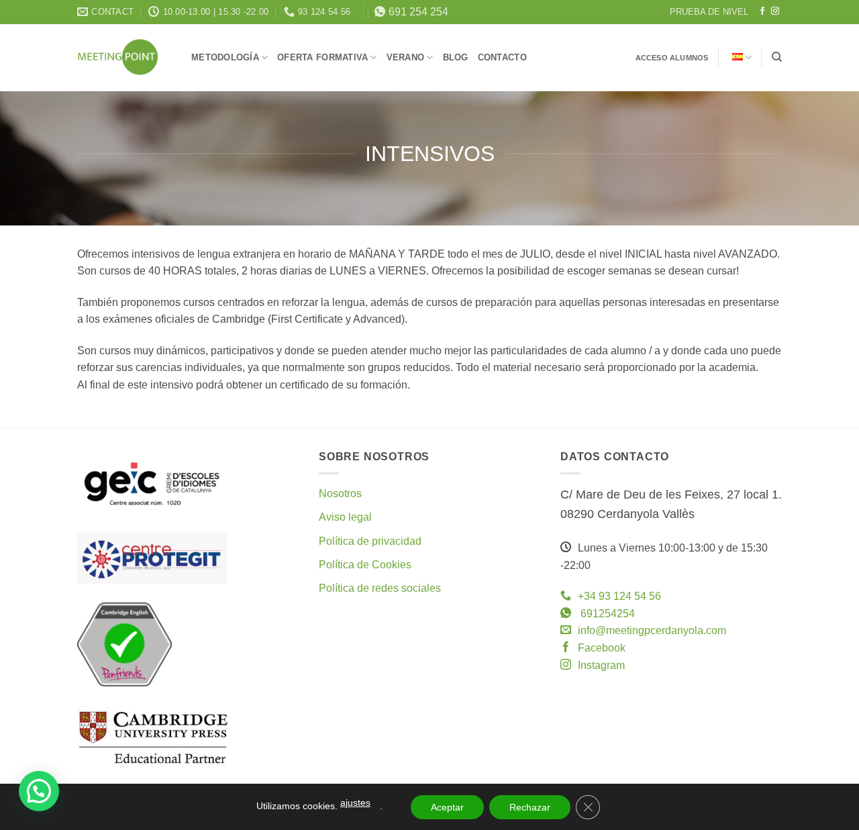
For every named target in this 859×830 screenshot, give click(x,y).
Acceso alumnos (672, 58)
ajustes (355, 802)
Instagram (601, 665)
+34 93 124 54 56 (619, 596)
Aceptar (447, 807)
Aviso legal (345, 517)
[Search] (777, 57)
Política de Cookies (365, 564)
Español (740, 57)
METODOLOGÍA (225, 57)
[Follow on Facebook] (762, 11)
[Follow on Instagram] (775, 11)
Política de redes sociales (380, 588)
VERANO (406, 57)
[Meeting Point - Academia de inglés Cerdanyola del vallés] (124, 57)
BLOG (455, 57)
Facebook (601, 648)
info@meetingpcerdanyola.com (652, 630)
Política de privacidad (370, 541)
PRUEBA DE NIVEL (709, 12)
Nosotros (340, 493)
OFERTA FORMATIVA (322, 57)
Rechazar (529, 807)
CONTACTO (502, 57)
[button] (39, 791)
